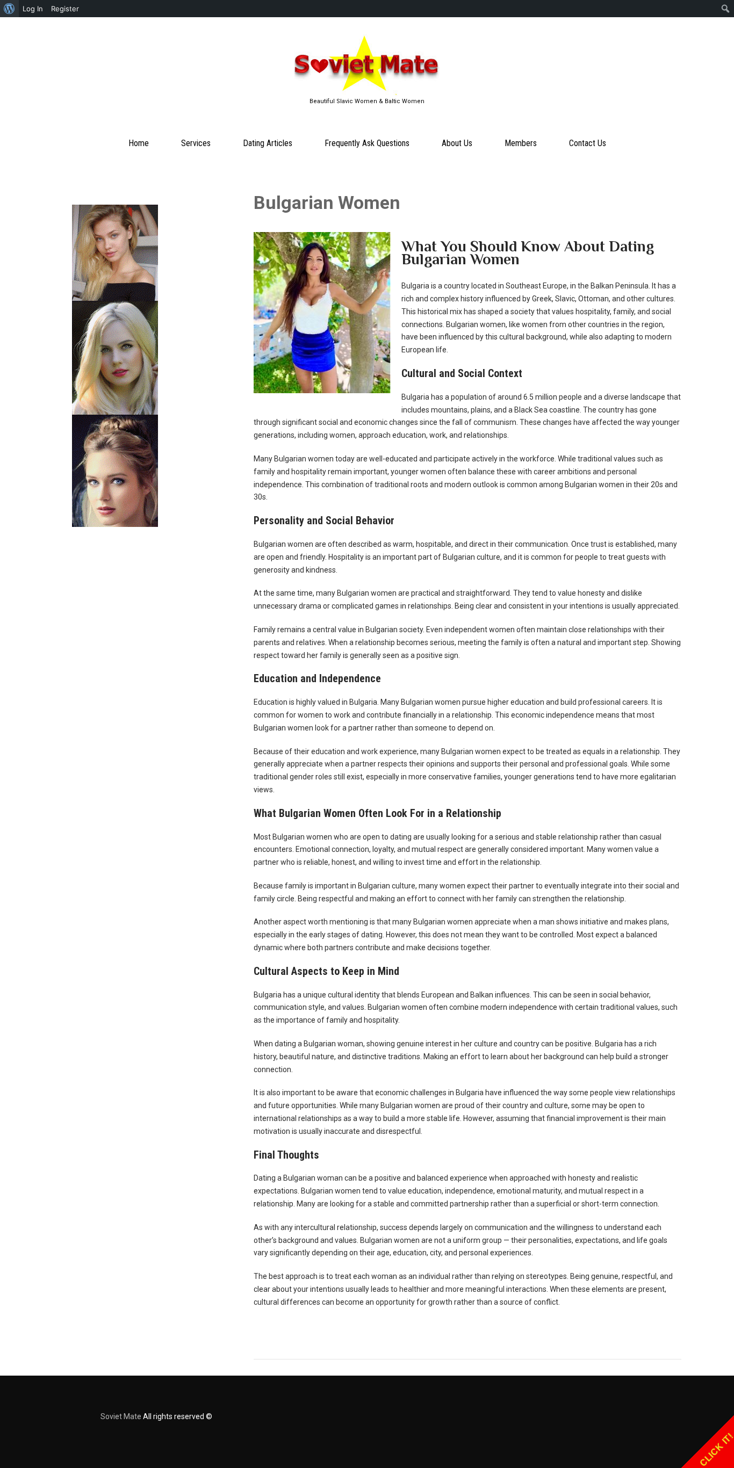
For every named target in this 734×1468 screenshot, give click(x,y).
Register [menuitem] (65, 8)
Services (196, 143)
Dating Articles (267, 143)
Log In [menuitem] (33, 8)
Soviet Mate (120, 1416)
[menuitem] (9, 8)
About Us (457, 143)
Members (521, 143)
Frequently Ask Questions (367, 143)
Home (138, 143)
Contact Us (587, 143)
